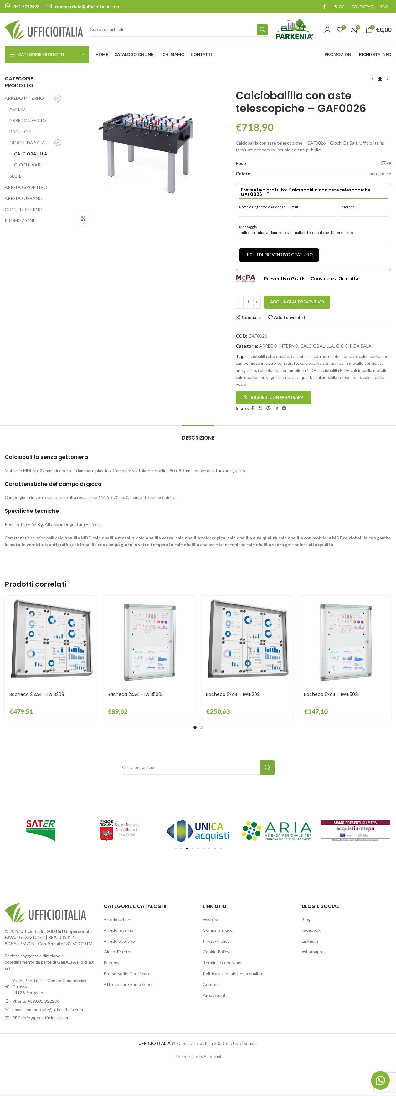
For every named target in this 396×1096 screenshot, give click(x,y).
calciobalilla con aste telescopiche (324, 356)
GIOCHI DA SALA (27, 142)
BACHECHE (21, 131)
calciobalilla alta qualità (267, 356)
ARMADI (18, 109)
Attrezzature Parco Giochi (129, 984)
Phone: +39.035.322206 (35, 1001)
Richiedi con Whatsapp (277, 397)
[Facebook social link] (324, 7)
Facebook (311, 930)
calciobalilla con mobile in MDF (287, 370)
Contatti (211, 984)
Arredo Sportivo (119, 941)
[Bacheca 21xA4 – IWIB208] (51, 642)
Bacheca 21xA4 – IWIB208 (36, 694)
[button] (273, 397)
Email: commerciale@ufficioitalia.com (47, 1009)
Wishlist (211, 919)
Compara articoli (218, 930)
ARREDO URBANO (24, 198)
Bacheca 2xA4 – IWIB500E (135, 694)
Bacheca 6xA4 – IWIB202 (233, 694)
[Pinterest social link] (269, 408)
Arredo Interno (118, 930)
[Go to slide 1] (195, 727)
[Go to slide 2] (201, 727)
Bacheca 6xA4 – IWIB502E (332, 694)
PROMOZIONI (19, 220)
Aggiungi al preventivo (297, 301)
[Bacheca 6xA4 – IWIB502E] (345, 642)
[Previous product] (372, 79)
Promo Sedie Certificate (127, 973)
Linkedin (310, 941)
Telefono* (348, 207)
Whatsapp (312, 951)
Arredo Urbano (118, 919)
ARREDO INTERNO (24, 98)
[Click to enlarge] (83, 218)
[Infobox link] (22, 6)
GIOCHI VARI (28, 164)
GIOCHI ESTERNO (24, 209)
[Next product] (387, 79)
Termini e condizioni (222, 962)
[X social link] (260, 408)
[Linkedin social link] (276, 408)
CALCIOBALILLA (30, 153)
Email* (295, 207)
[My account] (327, 29)
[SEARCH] (262, 29)
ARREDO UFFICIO (27, 120)
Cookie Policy (216, 951)
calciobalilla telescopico (338, 377)
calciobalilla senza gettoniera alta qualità (275, 377)
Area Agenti (215, 995)
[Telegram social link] (284, 408)
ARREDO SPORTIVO (26, 187)
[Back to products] (380, 79)
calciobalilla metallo (369, 370)
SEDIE (15, 176)
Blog (306, 919)
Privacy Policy (216, 941)
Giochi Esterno (118, 951)
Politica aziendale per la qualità (232, 973)
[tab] (198, 434)
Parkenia (112, 962)
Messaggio (248, 227)
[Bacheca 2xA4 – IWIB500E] (149, 642)
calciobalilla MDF (333, 370)
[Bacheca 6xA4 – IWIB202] (247, 642)
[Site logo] (44, 29)
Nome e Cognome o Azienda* (262, 207)
